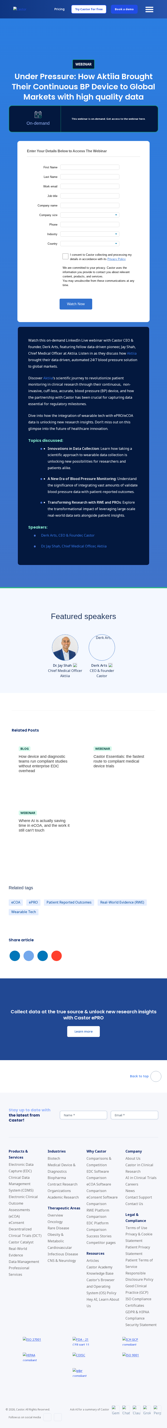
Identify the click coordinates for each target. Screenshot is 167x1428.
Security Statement (141, 1324)
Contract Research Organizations (62, 1187)
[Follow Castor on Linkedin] (47, 1417)
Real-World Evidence (18, 1252)
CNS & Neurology (62, 1260)
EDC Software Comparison (98, 1174)
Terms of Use (136, 1227)
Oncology (55, 1221)
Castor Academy (99, 1267)
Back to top (139, 1076)
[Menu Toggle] (149, 9)
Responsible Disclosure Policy (139, 1276)
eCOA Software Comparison (99, 1187)
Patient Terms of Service (139, 1263)
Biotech (54, 1158)
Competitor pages (101, 1242)
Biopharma (57, 1177)
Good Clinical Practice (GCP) (136, 1289)
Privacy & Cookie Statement (138, 1237)
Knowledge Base (100, 1273)
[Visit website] (33, 1345)
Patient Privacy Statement (137, 1250)
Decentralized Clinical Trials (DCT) (25, 1232)
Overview (55, 1215)
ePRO (33, 902)
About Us (132, 1158)
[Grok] (147, 1409)
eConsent (16, 1222)
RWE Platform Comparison (98, 1213)
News (130, 1190)
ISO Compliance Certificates (138, 1302)
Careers (131, 1184)
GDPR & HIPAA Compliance (137, 1315)
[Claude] (136, 1409)
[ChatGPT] (126, 1409)
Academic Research (63, 1197)
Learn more (84, 1031)
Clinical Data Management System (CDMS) (21, 1184)
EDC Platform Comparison (98, 1226)
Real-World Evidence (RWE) (122, 902)
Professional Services (19, 1271)
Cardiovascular (60, 1247)
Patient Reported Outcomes (69, 902)
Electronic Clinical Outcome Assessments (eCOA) (23, 1206)
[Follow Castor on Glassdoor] (58, 1417)
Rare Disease (58, 1228)
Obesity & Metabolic (56, 1237)
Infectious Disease (63, 1254)
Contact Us (134, 1203)
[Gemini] (116, 1409)
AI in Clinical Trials (141, 1177)
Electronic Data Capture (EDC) (21, 1167)
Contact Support (138, 1197)
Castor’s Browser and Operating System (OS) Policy (101, 1286)
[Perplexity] (157, 1409)
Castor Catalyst (21, 1242)
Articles (93, 1260)
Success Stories (99, 1236)
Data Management (24, 1261)
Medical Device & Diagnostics (61, 1168)
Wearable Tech (23, 911)
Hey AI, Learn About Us (103, 1302)
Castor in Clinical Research (139, 1168)
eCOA (15, 902)
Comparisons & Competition (99, 1161)
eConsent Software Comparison (102, 1200)
